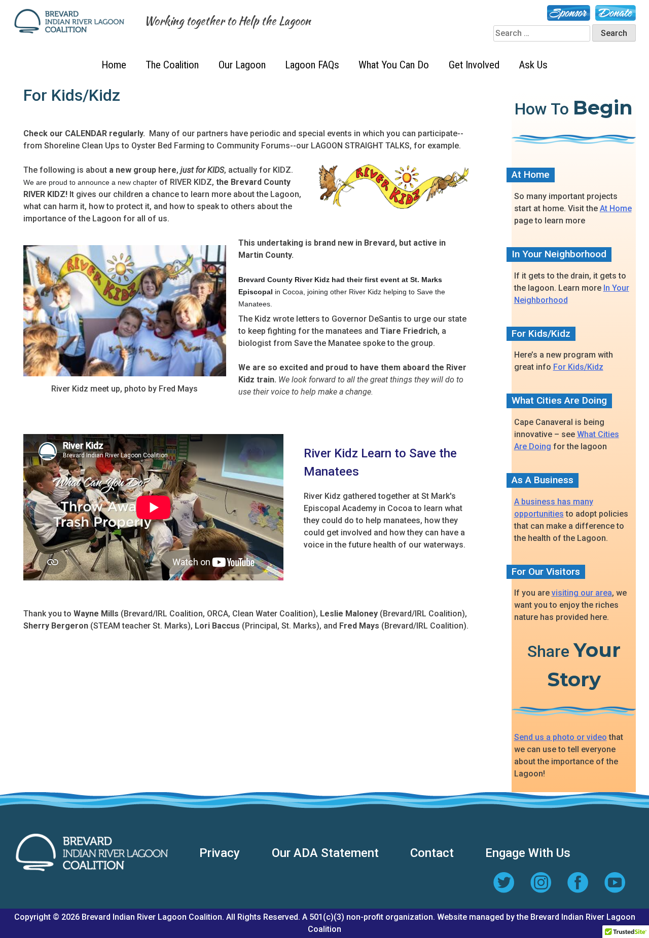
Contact (432, 853)
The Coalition (172, 65)
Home (113, 65)
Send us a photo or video (560, 737)
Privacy (219, 853)
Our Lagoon (242, 65)
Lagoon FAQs (312, 65)
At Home (616, 208)
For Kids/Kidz (578, 367)
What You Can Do (393, 65)
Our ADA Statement (325, 853)
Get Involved (474, 65)
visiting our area (582, 593)
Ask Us (533, 65)
